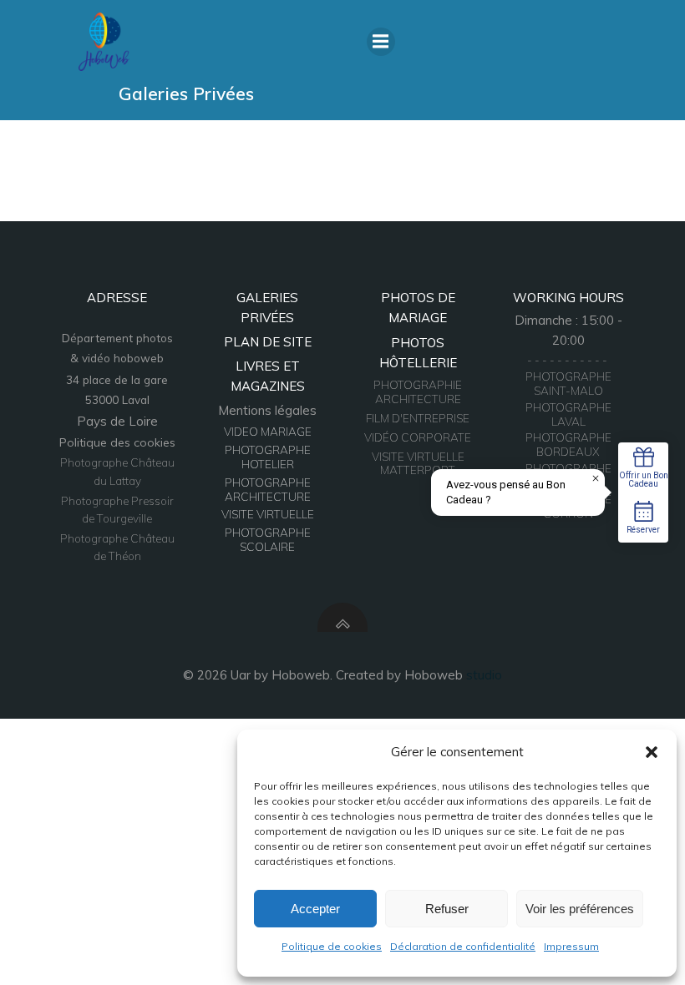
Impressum (571, 946)
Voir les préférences (579, 909)
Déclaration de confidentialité (462, 946)
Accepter (315, 909)
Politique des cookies (117, 442)
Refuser (447, 909)
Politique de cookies (332, 946)
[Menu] (381, 42)
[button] (651, 752)
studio (484, 675)
